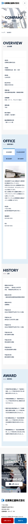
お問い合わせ (15, 484)
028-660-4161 (15, 479)
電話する (20, 520)
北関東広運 (10, 516)
